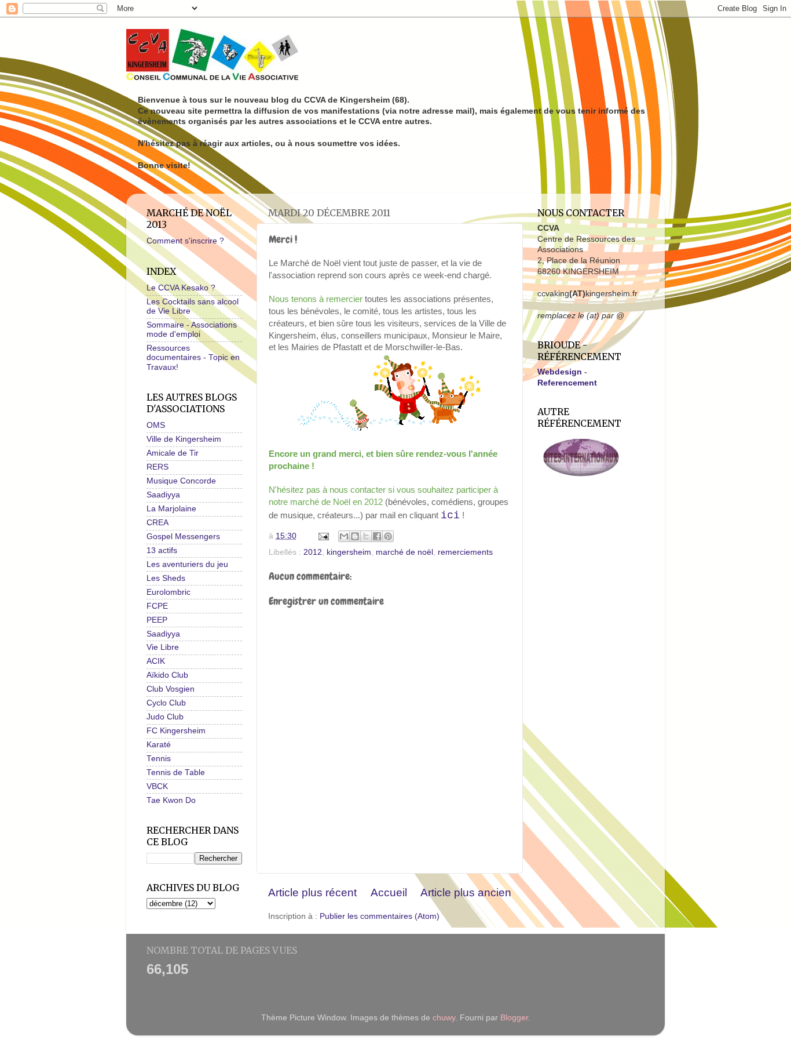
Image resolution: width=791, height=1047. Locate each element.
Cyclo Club (166, 703)
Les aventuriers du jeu (187, 564)
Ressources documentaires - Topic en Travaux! (193, 357)
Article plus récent (312, 892)
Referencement (567, 383)
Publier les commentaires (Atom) (380, 916)
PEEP (157, 620)
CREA (158, 522)
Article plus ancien (465, 892)
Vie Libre (163, 647)
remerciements (465, 552)
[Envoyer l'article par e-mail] (322, 536)
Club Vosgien (171, 689)
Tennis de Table (176, 772)
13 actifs (162, 550)
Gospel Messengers (183, 536)
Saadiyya (163, 494)
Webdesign (559, 372)
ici (450, 515)
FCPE (157, 606)
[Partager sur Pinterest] (388, 536)
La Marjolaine (171, 508)
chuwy (444, 1017)
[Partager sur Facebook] (377, 536)
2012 (312, 552)
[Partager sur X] (366, 536)
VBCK (157, 786)
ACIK (156, 661)
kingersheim (349, 552)
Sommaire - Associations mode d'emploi (192, 330)
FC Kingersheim (176, 730)
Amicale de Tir (173, 453)
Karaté (159, 744)
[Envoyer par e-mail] (344, 536)
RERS (158, 467)
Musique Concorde (181, 481)
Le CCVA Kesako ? (181, 287)
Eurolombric (169, 592)
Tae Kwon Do (171, 800)
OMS (156, 425)
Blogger (514, 1017)
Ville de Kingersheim (184, 439)
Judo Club (165, 716)
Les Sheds (166, 578)
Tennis (159, 758)
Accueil (389, 892)
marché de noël (404, 552)
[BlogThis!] (355, 536)
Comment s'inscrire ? (185, 241)
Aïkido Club (167, 675)
